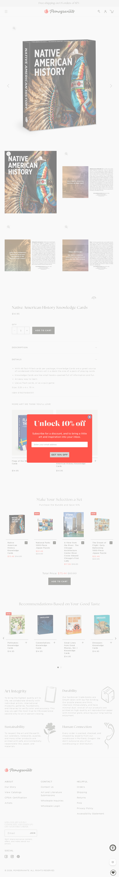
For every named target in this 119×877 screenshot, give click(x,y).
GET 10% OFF (59, 454)
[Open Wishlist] (113, 873)
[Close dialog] (89, 416)
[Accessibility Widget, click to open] (113, 848)
